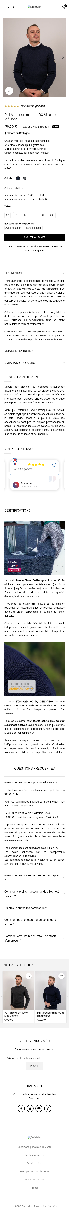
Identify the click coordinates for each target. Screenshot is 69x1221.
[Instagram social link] (30, 1108)
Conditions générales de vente (34, 1147)
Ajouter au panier (34, 237)
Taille (7, 206)
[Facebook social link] (21, 1108)
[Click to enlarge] (9, 91)
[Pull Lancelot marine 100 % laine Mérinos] (50, 990)
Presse (34, 1187)
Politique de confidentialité (34, 1171)
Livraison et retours (34, 1155)
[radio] (7, 215)
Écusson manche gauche (18, 223)
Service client (34, 1163)
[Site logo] (34, 7)
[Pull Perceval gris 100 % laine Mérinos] (18, 990)
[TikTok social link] (47, 1108)
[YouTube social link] (38, 1108)
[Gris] (24, 178)
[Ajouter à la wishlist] (29, 976)
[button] (6, 57)
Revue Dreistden (34, 1179)
